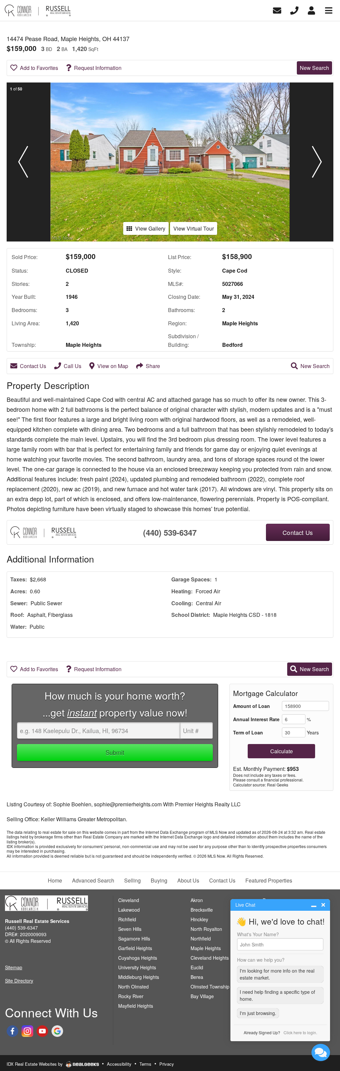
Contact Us (33, 366)
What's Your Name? (258, 934)
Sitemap (13, 967)
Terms (145, 1064)
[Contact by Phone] (294, 10)
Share (153, 366)
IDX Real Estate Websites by (35, 1064)
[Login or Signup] (311, 10)
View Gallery (150, 228)
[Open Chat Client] (320, 1052)
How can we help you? (261, 959)
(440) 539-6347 (170, 532)
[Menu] (328, 10)
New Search (314, 68)
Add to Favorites (39, 68)
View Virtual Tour (193, 228)
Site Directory (19, 980)
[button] (23, 161)
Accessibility (119, 1064)
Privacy (166, 1064)
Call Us (72, 366)
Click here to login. (300, 1032)
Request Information (98, 68)
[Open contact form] (277, 10)
